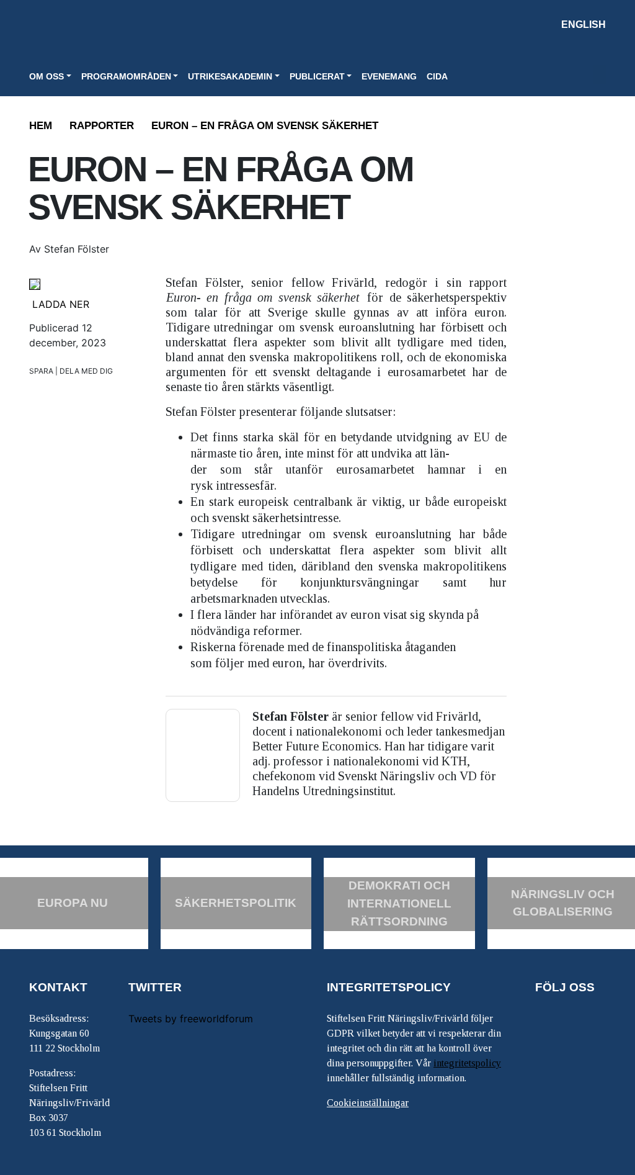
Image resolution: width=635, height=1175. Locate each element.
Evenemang (389, 76)
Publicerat (317, 76)
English (583, 24)
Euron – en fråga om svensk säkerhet (264, 126)
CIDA (437, 76)
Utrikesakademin (230, 76)
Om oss (46, 76)
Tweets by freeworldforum (190, 1018)
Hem (40, 126)
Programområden (126, 76)
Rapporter (101, 126)
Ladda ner (60, 304)
